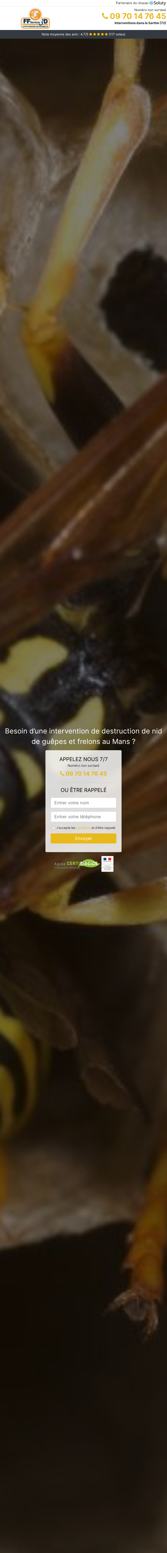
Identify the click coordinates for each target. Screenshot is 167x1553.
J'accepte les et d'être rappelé (85, 828)
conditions (83, 828)
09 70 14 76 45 (137, 16)
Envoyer (83, 838)
